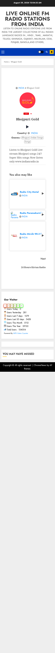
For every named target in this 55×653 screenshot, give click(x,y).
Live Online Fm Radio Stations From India (27, 19)
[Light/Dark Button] (41, 52)
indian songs (37, 137)
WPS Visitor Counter (20, 333)
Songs (27, 141)
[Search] (46, 51)
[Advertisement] (27, 495)
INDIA (21, 88)
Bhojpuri (25, 137)
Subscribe (52, 52)
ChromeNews (40, 365)
